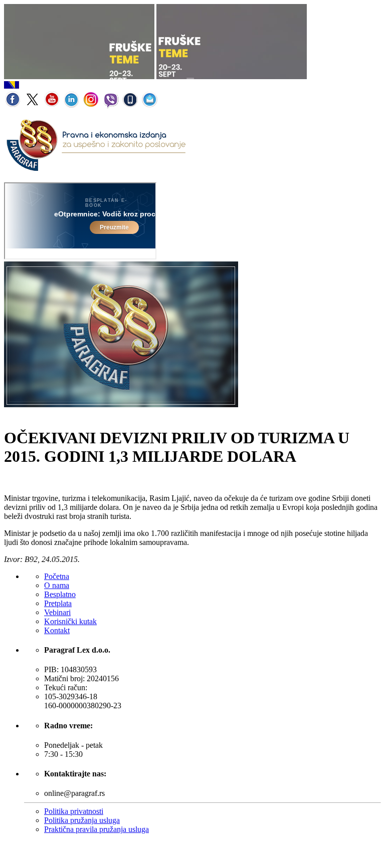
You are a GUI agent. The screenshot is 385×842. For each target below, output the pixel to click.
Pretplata (58, 603)
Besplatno (60, 594)
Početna (56, 576)
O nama (56, 585)
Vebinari (57, 612)
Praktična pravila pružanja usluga (96, 829)
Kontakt (57, 630)
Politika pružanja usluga (82, 820)
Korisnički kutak (70, 621)
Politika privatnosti (73, 811)
